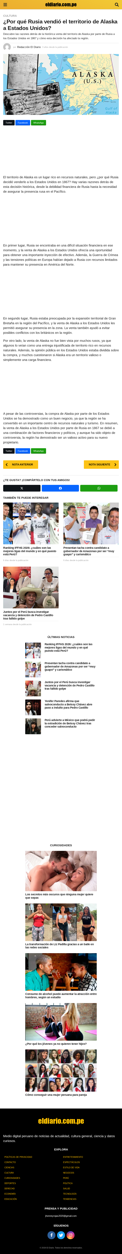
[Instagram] (71, 1235)
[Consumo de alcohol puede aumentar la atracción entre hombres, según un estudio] (61, 972)
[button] (5, 4)
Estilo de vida (71, 1167)
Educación (10, 1199)
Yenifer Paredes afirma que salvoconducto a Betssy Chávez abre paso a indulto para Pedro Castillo (68, 704)
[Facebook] (51, 1235)
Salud (66, 1188)
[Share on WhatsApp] (99, 488)
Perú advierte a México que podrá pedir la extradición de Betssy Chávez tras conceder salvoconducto (70, 723)
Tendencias (69, 1199)
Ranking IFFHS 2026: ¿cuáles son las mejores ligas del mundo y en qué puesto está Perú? (29, 551)
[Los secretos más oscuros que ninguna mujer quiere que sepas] (61, 871)
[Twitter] (61, 1235)
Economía (10, 1194)
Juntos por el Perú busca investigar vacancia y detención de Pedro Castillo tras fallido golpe (28, 615)
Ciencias (9, 1167)
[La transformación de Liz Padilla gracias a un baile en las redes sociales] (61, 922)
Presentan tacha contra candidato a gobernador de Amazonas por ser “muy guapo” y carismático (88, 551)
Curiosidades (12, 1178)
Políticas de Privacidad (18, 1157)
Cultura (10, 15)
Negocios (68, 1173)
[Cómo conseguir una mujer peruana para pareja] (61, 1070)
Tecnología (70, 1194)
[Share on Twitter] (22, 488)
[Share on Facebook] (60, 488)
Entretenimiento (73, 1157)
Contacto (10, 1162)
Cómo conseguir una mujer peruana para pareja (56, 1094)
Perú (66, 1178)
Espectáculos (71, 1162)
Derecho (9, 1188)
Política (68, 1183)
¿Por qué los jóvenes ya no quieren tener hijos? (56, 1043)
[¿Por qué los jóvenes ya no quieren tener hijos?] (61, 1022)
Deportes (10, 1183)
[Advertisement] (61, 151)
